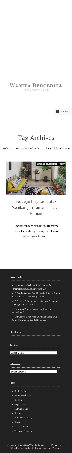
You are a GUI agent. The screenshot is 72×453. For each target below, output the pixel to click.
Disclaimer (19, 400)
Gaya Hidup (20, 404)
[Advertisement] (36, 36)
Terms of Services (23, 431)
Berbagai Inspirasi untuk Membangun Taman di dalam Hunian (36, 207)
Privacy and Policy (23, 417)
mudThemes (54, 448)
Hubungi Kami (21, 409)
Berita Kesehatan (22, 395)
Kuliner (17, 413)
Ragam (17, 422)
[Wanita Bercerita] (36, 91)
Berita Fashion (21, 391)
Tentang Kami (21, 426)
